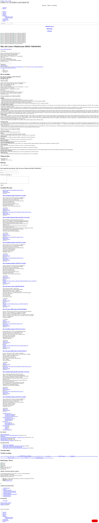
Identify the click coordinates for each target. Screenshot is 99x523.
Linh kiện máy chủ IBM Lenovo (11, 416)
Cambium (16, 456)
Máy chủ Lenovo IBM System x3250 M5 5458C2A (15, 351)
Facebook (2, 67)
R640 (91, 456)
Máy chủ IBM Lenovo (20, 66)
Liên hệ (4, 20)
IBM (65, 456)
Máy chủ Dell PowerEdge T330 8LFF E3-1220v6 (14, 195)
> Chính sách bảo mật (7, 496)
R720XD (96, 456)
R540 (87, 456)
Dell (19, 456)
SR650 (36, 66)
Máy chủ (13, 66)
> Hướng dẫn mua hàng (7, 490)
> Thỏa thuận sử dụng (7, 495)
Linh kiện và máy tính (7, 417)
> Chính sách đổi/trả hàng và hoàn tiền (10, 494)
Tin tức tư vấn (5, 18)
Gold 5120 (29, 66)
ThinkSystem (40, 66)
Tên (1, 170)
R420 (84, 456)
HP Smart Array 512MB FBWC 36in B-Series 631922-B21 (14, 445)
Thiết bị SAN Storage (7, 429)
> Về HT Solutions (6, 488)
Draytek (44, 456)
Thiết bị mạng (5, 425)
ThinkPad (33, 457)
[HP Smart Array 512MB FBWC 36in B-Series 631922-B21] (51, 444)
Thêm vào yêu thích (4, 65)
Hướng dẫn (5, 15)
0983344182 (49, 28)
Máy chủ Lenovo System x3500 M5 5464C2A (13, 286)
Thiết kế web (2, 504)
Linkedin (8, 503)
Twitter (5, 67)
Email (14, 67)
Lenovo (33, 66)
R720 (94, 456)
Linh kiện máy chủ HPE (9, 415)
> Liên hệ (4, 489)
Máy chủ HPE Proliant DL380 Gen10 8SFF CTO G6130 (16, 217)
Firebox (52, 456)
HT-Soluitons (5, 500)
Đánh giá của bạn (3, 174)
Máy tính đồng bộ (8, 419)
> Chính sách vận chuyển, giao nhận (9, 492)
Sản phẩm (4, 13)
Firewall (6, 426)
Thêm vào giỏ (3, 64)
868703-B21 (12, 456)
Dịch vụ (4, 12)
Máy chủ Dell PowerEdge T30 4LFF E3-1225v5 (14, 329)
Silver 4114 (16, 457)
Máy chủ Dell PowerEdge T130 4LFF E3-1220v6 (14, 242)
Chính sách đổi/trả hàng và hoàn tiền (7, 440)
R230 (81, 456)
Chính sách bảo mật (4, 438)
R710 (92, 456)
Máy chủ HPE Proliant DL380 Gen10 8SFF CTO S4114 (16, 371)
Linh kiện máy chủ (6, 413)
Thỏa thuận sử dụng (4, 439)
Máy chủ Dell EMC (8, 423)
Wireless (6, 428)
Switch (6, 427)
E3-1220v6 (47, 456)
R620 (89, 456)
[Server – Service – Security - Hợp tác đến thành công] (5, 0)
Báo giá (4, 14)
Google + (11, 67)
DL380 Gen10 (40, 456)
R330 (82, 456)
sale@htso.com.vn (49, 26)
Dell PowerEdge (25, 456)
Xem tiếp (4, 299)
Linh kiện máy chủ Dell (9, 414)
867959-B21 (7, 456)
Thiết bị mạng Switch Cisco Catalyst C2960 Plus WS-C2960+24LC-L (15, 448)
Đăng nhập (5, 7)
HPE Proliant (61, 456)
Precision (79, 456)
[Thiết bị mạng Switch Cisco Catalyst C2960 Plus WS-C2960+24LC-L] (51, 447)
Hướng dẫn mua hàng (9, 16)
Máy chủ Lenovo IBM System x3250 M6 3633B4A (15, 309)
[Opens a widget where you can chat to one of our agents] (95, 521)
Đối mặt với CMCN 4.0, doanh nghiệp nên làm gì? (9, 435)
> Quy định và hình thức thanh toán (9, 491)
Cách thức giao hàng (9, 17)
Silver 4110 (11, 458)
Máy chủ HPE (7, 422)
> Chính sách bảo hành (7, 493)
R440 (86, 456)
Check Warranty (6, 19)
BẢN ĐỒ (49, 31)
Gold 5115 (56, 456)
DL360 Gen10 (34, 456)
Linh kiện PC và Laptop (9, 418)
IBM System (68, 456)
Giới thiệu (4, 11)
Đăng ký (4, 8)
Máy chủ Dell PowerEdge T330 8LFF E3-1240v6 (14, 263)
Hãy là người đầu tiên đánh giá (6, 49)
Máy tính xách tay (8, 420)
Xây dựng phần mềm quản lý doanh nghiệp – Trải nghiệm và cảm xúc (13, 437)
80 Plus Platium (2, 456)
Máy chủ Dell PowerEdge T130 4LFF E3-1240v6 (14, 396)
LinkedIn (8, 67)
